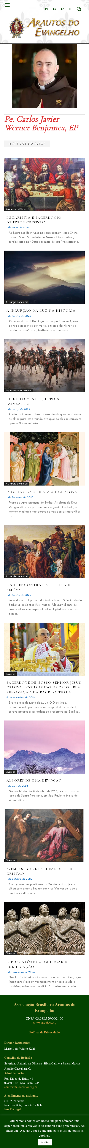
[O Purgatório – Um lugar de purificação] (44, 928)
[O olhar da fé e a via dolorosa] (44, 459)
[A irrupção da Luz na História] (44, 277)
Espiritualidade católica (18, 390)
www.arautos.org (44, 1022)
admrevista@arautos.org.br (20, 1087)
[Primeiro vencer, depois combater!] (44, 365)
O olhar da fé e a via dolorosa (41, 492)
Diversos (10, 674)
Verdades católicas (16, 209)
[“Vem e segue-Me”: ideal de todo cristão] (44, 835)
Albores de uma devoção (34, 780)
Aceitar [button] (45, 1142)
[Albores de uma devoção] (44, 747)
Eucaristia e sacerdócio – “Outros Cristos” (35, 219)
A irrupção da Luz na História (41, 310)
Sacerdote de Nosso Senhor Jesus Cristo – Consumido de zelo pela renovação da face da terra (43, 687)
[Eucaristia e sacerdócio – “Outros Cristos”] (44, 184)
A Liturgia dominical (17, 301)
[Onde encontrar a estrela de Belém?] (44, 551)
